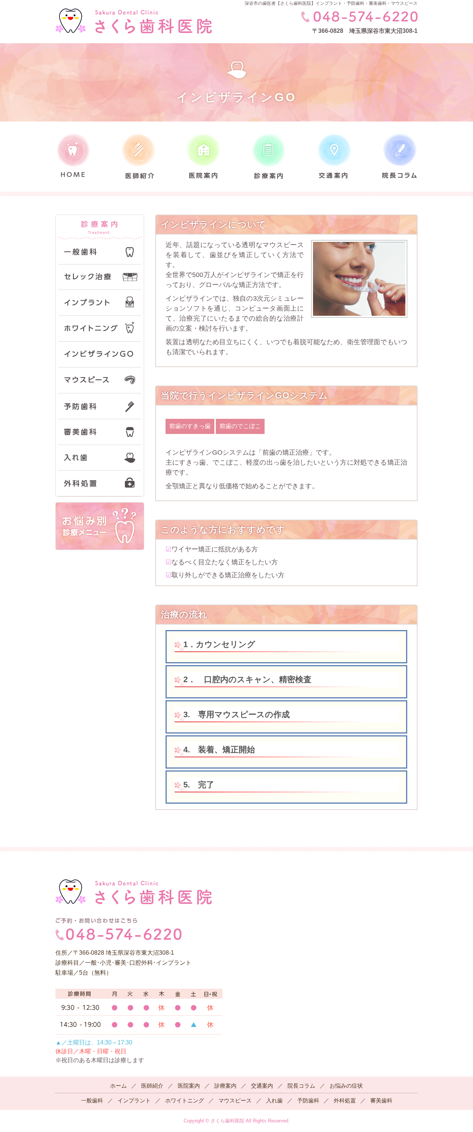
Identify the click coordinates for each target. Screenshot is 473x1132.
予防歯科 (308, 1100)
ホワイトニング (184, 1100)
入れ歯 (274, 1100)
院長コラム (301, 1086)
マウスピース (235, 1100)
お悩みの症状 (346, 1086)
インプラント (134, 1100)
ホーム (118, 1086)
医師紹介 (152, 1086)
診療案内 (225, 1086)
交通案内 (262, 1086)
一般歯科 (92, 1100)
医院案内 (189, 1086)
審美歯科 (381, 1100)
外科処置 (345, 1100)
